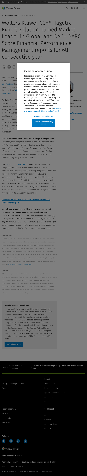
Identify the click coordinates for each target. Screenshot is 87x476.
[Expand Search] (67, 8)
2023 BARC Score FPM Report (16, 164)
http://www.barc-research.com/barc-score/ (20, 264)
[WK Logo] (10, 448)
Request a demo (50, 424)
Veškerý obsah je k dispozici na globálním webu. (63, 2)
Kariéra (5, 413)
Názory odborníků (9, 409)
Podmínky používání (10, 462)
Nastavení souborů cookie (43, 116)
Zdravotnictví (49, 384)
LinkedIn (18, 441)
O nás (4, 379)
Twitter (11, 441)
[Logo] (12, 8)
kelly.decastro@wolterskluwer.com (71, 114)
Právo (46, 402)
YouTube (25, 441)
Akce (4, 388)
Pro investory (7, 418)
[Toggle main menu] (83, 8)
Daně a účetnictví (51, 388)
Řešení (47, 379)
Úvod (4, 367)
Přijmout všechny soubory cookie (43, 123)
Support (47, 429)
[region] (43, 96)
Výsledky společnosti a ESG (55, 393)
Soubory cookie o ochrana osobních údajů (39, 462)
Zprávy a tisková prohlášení (15, 367)
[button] (3, 67)
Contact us (48, 415)
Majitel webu (7, 422)
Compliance (49, 397)
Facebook (3, 441)
